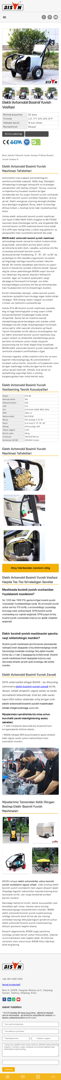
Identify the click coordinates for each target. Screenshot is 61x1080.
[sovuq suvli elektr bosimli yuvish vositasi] (16, 830)
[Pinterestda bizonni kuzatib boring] (50, 17)
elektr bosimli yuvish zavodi (32, 686)
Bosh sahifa (8, 155)
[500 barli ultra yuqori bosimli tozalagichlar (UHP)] (16, 861)
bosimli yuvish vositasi (27, 155)
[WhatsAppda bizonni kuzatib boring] (13, 999)
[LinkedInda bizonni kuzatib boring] (9, 999)
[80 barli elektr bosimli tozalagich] (45, 861)
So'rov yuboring (13, 134)
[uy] (12, 6)
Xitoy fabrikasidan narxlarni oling (30, 568)
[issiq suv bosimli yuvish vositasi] (45, 830)
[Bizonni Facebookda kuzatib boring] (44, 17)
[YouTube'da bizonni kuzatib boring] (55, 17)
